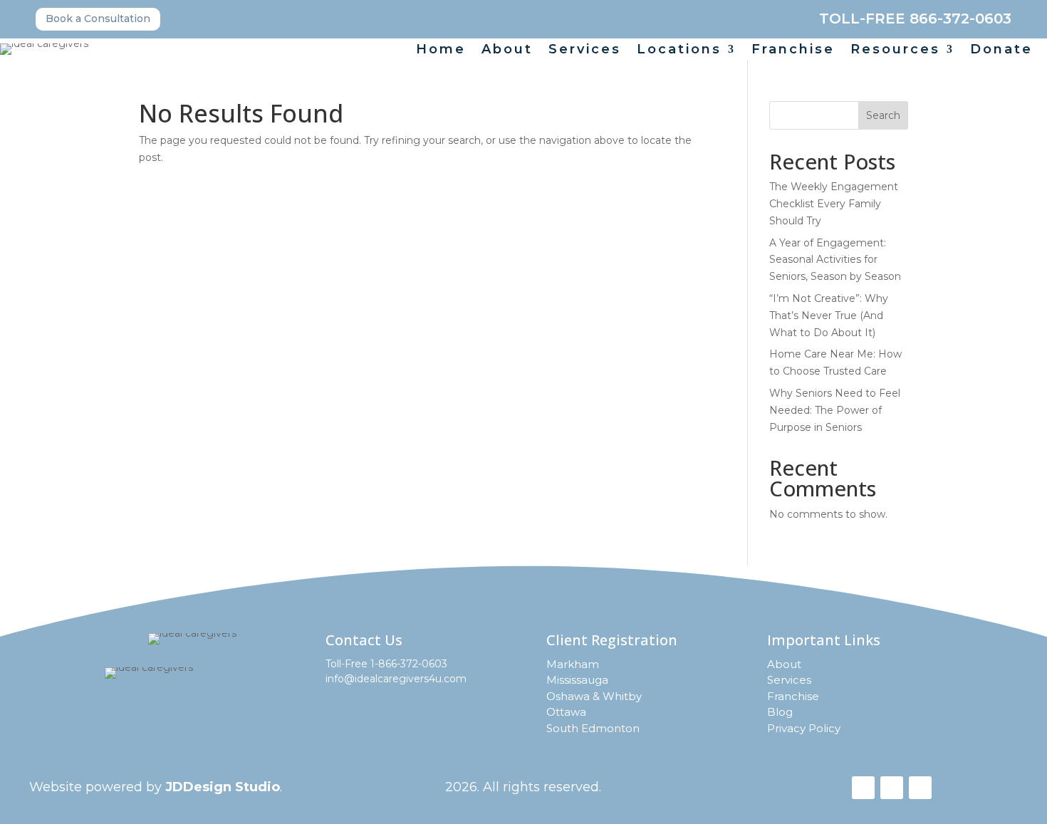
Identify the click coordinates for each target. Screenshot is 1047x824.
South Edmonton (593, 728)
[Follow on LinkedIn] (920, 787)
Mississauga (577, 680)
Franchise (793, 50)
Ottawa (566, 712)
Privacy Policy (803, 728)
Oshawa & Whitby (594, 696)
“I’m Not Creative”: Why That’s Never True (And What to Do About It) (828, 315)
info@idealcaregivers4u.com (396, 678)
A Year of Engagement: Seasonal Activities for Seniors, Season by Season (835, 259)
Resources (895, 50)
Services (584, 50)
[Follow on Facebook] (863, 787)
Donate (1001, 50)
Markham (572, 664)
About (507, 50)
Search (883, 115)
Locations (679, 50)
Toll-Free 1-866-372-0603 (386, 663)
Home (441, 50)
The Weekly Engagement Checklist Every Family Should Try (833, 203)
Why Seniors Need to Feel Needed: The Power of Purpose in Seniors (834, 410)
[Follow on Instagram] (891, 787)
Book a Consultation (98, 18)
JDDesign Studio (222, 787)
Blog (780, 712)
